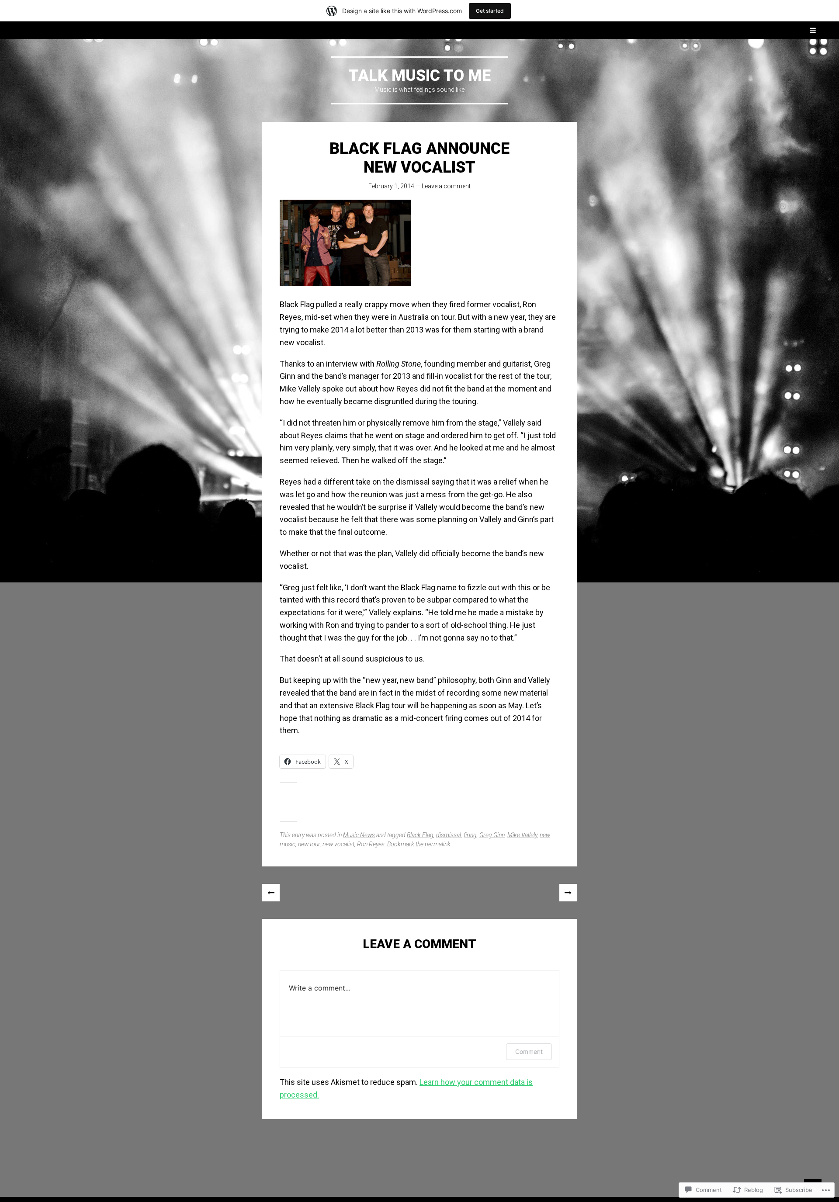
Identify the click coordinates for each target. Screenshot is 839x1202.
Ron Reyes (371, 844)
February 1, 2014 (391, 186)
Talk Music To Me (420, 75)
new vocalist (338, 844)
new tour (309, 844)
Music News (359, 834)
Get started (490, 10)
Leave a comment (446, 186)
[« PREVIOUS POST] (271, 892)
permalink (438, 844)
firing (470, 834)
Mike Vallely (522, 834)
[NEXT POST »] (568, 892)
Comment (529, 1051)
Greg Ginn (492, 834)
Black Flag (420, 834)
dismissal (448, 834)
